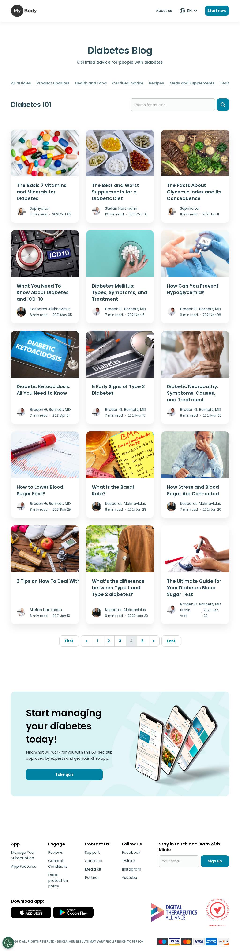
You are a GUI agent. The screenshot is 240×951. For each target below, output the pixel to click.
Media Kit (93, 869)
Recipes (156, 83)
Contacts (93, 861)
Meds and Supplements (192, 83)
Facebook (131, 852)
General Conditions (58, 863)
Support (92, 852)
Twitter (128, 861)
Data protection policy (58, 880)
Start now (216, 10)
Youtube (129, 877)
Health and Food (91, 83)
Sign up (215, 861)
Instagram (131, 869)
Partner (92, 877)
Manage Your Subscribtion (23, 855)
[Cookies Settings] (8, 943)
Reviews (55, 852)
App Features (23, 866)
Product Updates (53, 83)
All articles (21, 83)
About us (164, 10)
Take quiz (64, 774)
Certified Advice (127, 83)
